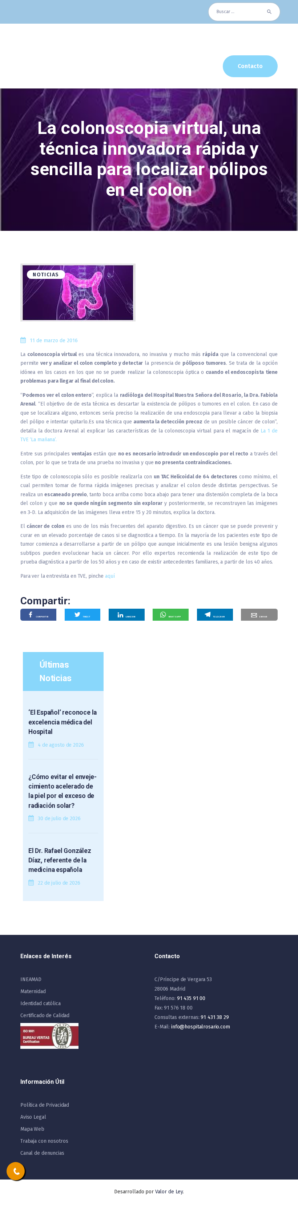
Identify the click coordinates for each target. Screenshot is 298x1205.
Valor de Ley (169, 1192)
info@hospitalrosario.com (200, 1027)
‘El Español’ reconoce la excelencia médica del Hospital (62, 722)
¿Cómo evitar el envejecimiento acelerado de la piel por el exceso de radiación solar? (62, 791)
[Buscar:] (244, 11)
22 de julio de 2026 (59, 883)
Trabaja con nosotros (44, 1141)
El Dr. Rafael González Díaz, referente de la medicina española (59, 860)
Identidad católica (40, 1003)
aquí (109, 576)
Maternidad (33, 991)
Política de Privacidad (44, 1105)
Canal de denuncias (42, 1153)
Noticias (46, 275)
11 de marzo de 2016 (54, 340)
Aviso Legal (33, 1117)
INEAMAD (30, 979)
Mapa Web (32, 1129)
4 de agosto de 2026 (61, 745)
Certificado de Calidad (44, 1015)
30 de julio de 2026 (59, 818)
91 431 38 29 (215, 1017)
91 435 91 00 (191, 998)
